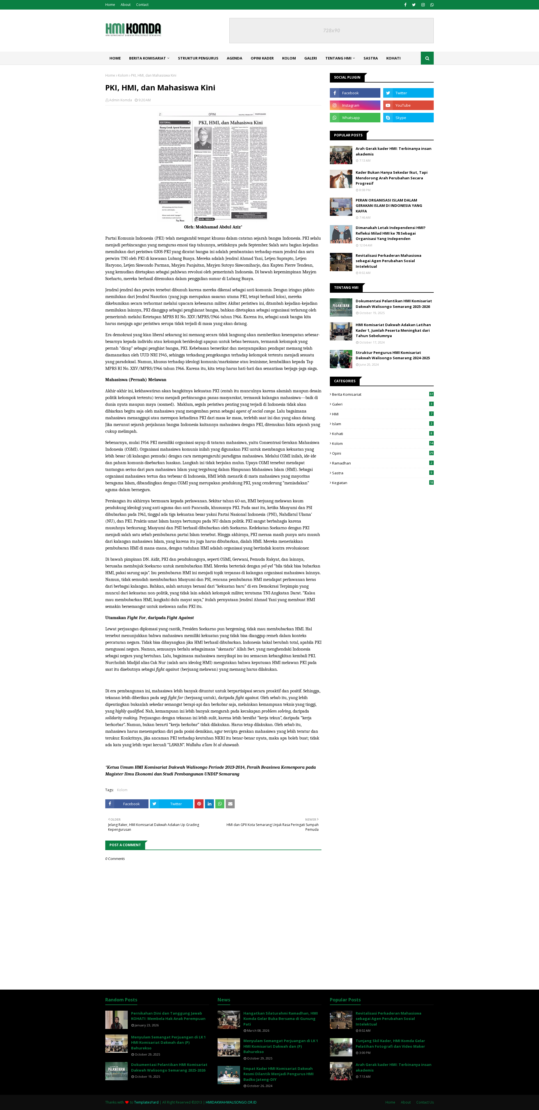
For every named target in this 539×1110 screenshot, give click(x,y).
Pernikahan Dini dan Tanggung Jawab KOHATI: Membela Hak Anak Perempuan (168, 1016)
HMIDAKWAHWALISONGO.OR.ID (231, 1102)
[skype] (408, 117)
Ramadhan (382, 463)
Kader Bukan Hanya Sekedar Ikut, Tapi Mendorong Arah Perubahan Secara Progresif (392, 178)
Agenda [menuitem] (234, 58)
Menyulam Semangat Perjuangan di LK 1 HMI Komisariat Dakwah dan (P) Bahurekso (168, 1043)
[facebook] (405, 5)
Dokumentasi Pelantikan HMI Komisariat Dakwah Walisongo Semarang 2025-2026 (394, 303)
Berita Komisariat (382, 394)
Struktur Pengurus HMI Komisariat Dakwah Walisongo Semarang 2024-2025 (393, 355)
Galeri (382, 404)
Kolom (123, 75)
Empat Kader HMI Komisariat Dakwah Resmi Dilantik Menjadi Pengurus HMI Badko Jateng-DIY (278, 1074)
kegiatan (382, 482)
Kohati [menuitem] (393, 58)
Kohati (382, 433)
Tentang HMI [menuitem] (338, 58)
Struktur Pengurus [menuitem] (198, 58)
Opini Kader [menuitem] (262, 58)
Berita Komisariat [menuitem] (147, 58)
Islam (382, 423)
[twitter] (414, 5)
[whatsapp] (431, 5)
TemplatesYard (146, 1102)
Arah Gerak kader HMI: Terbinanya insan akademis (393, 151)
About (126, 4)
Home (110, 4)
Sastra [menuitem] (371, 58)
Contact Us (425, 1102)
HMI (382, 413)
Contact (142, 4)
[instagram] (423, 5)
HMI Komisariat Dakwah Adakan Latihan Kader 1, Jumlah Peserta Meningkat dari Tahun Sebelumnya (393, 330)
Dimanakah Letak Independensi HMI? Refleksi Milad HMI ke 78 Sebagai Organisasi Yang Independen (391, 233)
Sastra (382, 472)
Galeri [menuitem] (310, 58)
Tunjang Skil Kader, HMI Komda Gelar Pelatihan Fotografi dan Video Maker (390, 1043)
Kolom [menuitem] (289, 58)
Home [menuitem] (115, 58)
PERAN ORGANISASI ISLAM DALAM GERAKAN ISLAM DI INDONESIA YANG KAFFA (389, 206)
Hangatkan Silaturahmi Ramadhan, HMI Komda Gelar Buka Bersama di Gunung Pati (280, 1019)
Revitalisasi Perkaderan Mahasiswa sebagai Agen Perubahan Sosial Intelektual (388, 261)
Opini (382, 453)
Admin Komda (120, 100)
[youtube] (408, 105)
